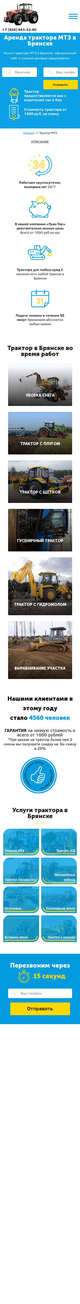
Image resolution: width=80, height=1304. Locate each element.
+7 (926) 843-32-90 (19, 29)
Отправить (60, 85)
